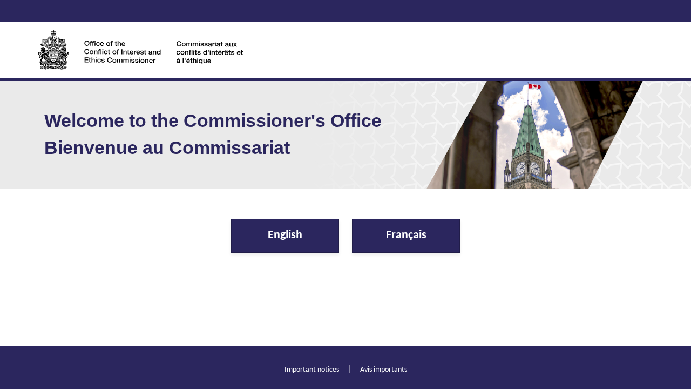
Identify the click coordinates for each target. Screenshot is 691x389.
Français (406, 235)
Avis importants (383, 370)
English (285, 235)
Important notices (311, 370)
